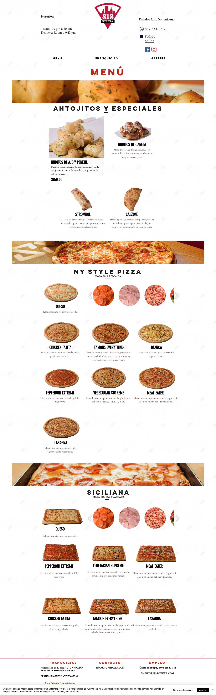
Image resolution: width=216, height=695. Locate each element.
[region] (76, 153)
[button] (103, 295)
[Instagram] (153, 49)
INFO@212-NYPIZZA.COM (110, 667)
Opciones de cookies (182, 690)
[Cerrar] (212, 690)
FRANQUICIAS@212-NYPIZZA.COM (59, 676)
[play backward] (90, 295)
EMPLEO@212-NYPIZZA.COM (157, 673)
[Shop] (141, 36)
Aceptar (202, 690)
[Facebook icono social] (147, 49)
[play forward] (177, 295)
